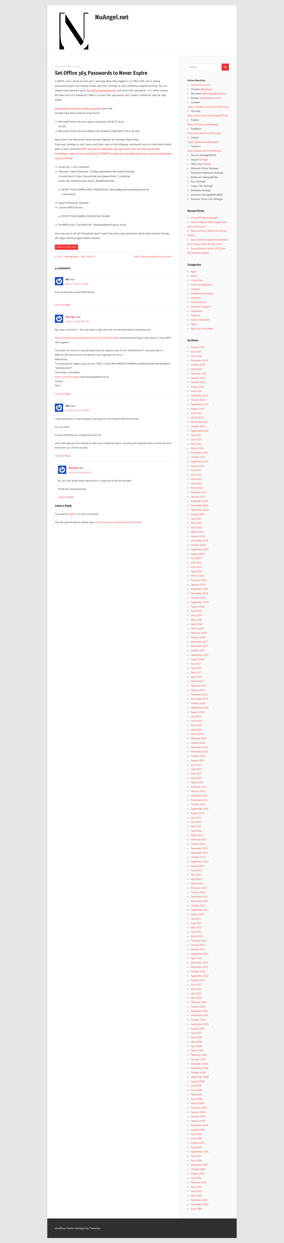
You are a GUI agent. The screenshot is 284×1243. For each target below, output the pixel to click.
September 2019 (199, 549)
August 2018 (198, 606)
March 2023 (197, 417)
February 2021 (198, 492)
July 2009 (196, 1032)
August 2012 (197, 914)
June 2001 (196, 1191)
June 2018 (196, 615)
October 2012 (198, 905)
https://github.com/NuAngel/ (203, 141)
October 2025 (198, 364)
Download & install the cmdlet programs (78, 108)
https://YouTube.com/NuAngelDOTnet (207, 115)
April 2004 (196, 1160)
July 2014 (196, 817)
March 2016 (197, 733)
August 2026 (198, 347)
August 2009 (198, 1028)
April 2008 (196, 1098)
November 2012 (199, 901)
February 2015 (198, 786)
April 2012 (196, 931)
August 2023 (197, 408)
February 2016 (199, 738)
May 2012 (196, 927)
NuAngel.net (112, 17)
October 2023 (198, 399)
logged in (73, 513)
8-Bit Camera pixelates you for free (152, 256)
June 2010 (196, 988)
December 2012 (199, 896)
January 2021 (198, 496)
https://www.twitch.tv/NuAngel (204, 150)
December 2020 (199, 501)
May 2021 (196, 479)
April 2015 (196, 777)
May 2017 (196, 672)
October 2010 (198, 971)
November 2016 (199, 698)
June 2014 (196, 821)
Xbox (193, 324)
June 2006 (196, 1138)
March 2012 (197, 936)
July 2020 (196, 518)
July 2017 (196, 663)
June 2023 (196, 413)
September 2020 (200, 509)
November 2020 (199, 505)
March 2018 (197, 628)
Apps (193, 271)
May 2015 (196, 773)
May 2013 (196, 874)
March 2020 (197, 531)
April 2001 (196, 1195)
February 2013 (198, 887)
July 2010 (196, 984)
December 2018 (199, 588)
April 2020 (196, 527)
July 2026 (196, 351)
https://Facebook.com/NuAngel (204, 133)
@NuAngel (206, 89)
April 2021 (196, 483)
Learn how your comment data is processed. (118, 522)
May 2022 (196, 443)
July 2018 (196, 610)
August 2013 (197, 865)
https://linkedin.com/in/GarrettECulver (208, 106)
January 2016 (198, 742)
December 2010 (199, 962)
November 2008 (199, 1068)
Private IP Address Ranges (204, 217)
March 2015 (197, 782)
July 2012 (196, 918)
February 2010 (199, 1002)
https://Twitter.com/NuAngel (202, 124)
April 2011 (196, 958)
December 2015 (199, 747)
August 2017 (197, 659)
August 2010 (198, 980)
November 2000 (199, 1204)
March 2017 (197, 681)
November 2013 (199, 852)
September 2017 (199, 654)
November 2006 (199, 1125)
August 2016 (198, 712)
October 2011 (198, 949)
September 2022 (199, 430)
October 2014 (198, 804)
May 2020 (196, 522)
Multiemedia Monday (202, 293)
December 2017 (199, 641)
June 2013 (196, 870)
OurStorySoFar (199, 302)
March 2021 (197, 487)
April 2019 (196, 571)
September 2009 (200, 1024)
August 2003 (198, 1173)
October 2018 (198, 597)
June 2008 (196, 1090)
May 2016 (196, 725)
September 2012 (199, 909)
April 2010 (196, 997)
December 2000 (199, 1199)
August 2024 (197, 386)
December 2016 (199, 694)
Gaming (195, 289)
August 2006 (198, 1129)
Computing (197, 280)
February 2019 (198, 580)
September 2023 (199, 404)
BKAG (194, 275)
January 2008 (198, 1112)
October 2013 (198, 857)
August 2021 (197, 465)
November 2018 (199, 593)
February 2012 (198, 940)
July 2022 (196, 434)
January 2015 (198, 791)
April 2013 (196, 879)
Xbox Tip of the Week (202, 328)
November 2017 (199, 646)
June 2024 (196, 391)
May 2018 (196, 619)
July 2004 (196, 1155)
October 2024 (198, 382)
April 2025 (196, 369)
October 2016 (198, 703)
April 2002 (196, 1186)
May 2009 (196, 1041)
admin (77, 66)
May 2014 (196, 826)
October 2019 (198, 544)
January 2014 (198, 843)
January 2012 (198, 944)
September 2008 (200, 1076)
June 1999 (196, 1208)
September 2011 (199, 953)
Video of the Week (200, 319)
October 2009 (198, 1019)
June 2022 (196, 439)
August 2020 (198, 514)
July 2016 (196, 716)
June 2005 (196, 1147)
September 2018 (200, 602)
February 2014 (198, 839)
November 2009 (199, 1015)
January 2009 (198, 1059)
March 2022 (197, 448)
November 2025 (199, 360)
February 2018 (199, 632)
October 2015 (198, 755)
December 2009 (199, 1010)
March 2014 (197, 835)
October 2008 (198, 1072)
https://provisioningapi (67, 376)
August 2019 (197, 553)
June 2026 (196, 355)
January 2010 (198, 1006)
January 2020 (198, 536)
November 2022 (199, 421)
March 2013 (197, 883)
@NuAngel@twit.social (215, 93)
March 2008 (197, 1103)
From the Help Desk (66, 247)
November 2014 (199, 799)
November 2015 (199, 751)
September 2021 (199, 461)
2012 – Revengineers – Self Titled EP (76, 256)
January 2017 (198, 690)
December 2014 (199, 795)
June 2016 (196, 720)
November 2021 (199, 452)
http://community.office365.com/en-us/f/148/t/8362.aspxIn (87, 337)
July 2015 (196, 764)
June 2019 (196, 562)
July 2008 (196, 1085)
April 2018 (196, 624)
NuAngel (70, 316)
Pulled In (195, 315)
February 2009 (199, 1054)
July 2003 (196, 1177)
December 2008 (199, 1063)
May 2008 (196, 1094)
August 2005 (198, 1142)
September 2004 (200, 1151)
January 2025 (198, 377)
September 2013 (199, 861)
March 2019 (197, 575)
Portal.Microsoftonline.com (101, 90)
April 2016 (196, 729)
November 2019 (199, 540)
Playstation (197, 311)
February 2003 (199, 1182)
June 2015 (196, 769)
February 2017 (198, 685)
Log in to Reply (62, 304)
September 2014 (199, 808)
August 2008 (198, 1081)
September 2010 (200, 975)
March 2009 (197, 1050)
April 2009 (196, 1046)
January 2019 (198, 584)
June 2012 (196, 923)
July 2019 (196, 558)
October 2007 (198, 1116)
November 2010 (199, 966)
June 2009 (196, 1037)
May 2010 (196, 993)
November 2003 (199, 1164)
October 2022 (198, 426)
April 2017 (196, 676)
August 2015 (197, 760)
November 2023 (199, 395)
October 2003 (198, 1169)
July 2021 (196, 470)
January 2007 (198, 1120)
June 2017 (196, 668)
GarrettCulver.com (200, 84)
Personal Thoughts (200, 306)
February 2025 (198, 373)
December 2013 (199, 848)
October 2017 (198, 650)
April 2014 (196, 830)
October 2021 (198, 457)
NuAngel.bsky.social (210, 97)
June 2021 (196, 474)
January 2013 (198, 892)
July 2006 (196, 1134)
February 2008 (199, 1107)
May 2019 (196, 566)
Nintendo (196, 297)
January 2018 (198, 637)
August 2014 (197, 813)
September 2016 (200, 707)
